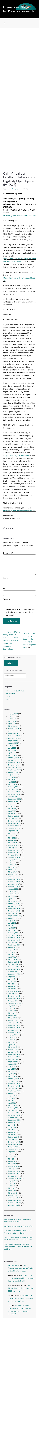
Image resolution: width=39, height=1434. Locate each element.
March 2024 (12, 784)
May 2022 (12, 838)
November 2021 (14, 853)
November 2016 (14, 998)
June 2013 (12, 1098)
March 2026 (12, 726)
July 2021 (11, 862)
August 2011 (12, 1152)
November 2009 (14, 1203)
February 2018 (13, 962)
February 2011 (13, 1166)
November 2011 (14, 1144)
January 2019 (13, 935)
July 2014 (11, 1067)
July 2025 (11, 745)
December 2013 (14, 1084)
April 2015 (12, 1045)
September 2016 (14, 1003)
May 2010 (12, 1188)
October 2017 (13, 972)
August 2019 (13, 918)
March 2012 (12, 1135)
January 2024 (13, 789)
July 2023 (11, 804)
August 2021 (13, 860)
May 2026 (12, 721)
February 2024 (13, 787)
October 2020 (13, 884)
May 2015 (11, 1042)
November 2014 (14, 1057)
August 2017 (13, 977)
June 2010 (12, 1186)
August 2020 (13, 889)
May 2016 (12, 1013)
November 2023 (14, 794)
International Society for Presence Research (18, 9)
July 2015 (11, 1037)
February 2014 (13, 1079)
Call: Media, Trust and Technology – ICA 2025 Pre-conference (21, 1288)
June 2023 (12, 806)
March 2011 (12, 1164)
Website (6, 599)
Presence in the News (15, 691)
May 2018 (11, 955)
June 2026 (12, 719)
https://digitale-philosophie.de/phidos (19, 215)
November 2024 (14, 765)
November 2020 (14, 882)
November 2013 (14, 1086)
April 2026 (12, 724)
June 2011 (12, 1157)
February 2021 (13, 874)
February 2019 (13, 933)
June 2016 (12, 1011)
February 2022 (13, 845)
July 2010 (11, 1183)
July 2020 (12, 891)
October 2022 (13, 826)
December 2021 (14, 850)
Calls (26, 189)
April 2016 (12, 1015)
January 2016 (13, 1023)
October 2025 (13, 738)
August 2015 (13, 1035)
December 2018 (14, 938)
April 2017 (12, 986)
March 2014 (12, 1076)
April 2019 (12, 928)
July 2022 (11, 833)
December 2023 (14, 792)
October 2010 (13, 1176)
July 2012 (11, 1125)
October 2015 (13, 1030)
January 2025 (13, 760)
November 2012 (14, 1115)
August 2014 (13, 1064)
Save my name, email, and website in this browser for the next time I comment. (20, 612)
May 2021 (11, 867)
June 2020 (12, 894)
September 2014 (14, 1062)
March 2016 (12, 1018)
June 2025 (12, 748)
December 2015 (14, 1025)
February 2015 (13, 1049)
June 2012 (12, 1127)
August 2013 (13, 1093)
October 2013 (13, 1088)
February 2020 (13, 904)
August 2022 (13, 831)
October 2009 (13, 1205)
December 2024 (14, 763)
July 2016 (11, 1008)
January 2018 (13, 964)
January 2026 (13, 731)
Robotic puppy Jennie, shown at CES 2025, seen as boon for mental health (21, 1278)
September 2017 (14, 974)
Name (6, 578)
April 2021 (12, 870)
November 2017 (14, 969)
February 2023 (13, 816)
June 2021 (12, 865)
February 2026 (13, 728)
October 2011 (13, 1147)
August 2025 (13, 743)
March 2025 (12, 755)
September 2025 (14, 741)
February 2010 (13, 1195)
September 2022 (14, 828)
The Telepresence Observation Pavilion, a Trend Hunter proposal (21, 1268)
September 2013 (14, 1091)
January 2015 (13, 1052)
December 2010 (14, 1171)
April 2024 (12, 782)
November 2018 (14, 940)
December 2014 (14, 1054)
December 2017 (14, 967)
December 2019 (14, 908)
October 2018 (13, 943)
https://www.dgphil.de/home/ (16, 455)
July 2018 (11, 950)
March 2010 (12, 1193)
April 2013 (12, 1103)
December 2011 (14, 1142)
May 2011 (11, 1159)
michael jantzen (14, 1265)
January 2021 (13, 877)
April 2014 (12, 1074)
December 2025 (14, 733)
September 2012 (14, 1120)
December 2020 (14, 879)
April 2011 (11, 1161)
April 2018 (12, 957)
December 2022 (14, 821)
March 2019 (12, 930)
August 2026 (13, 714)
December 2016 (14, 996)
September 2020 (14, 887)
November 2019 (14, 911)
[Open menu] (4, 23)
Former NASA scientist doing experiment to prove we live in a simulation (21, 1298)
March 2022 (12, 843)
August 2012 (13, 1122)
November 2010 (14, 1174)
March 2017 (12, 989)
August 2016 (13, 1006)
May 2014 (12, 1071)
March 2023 (12, 814)
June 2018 (12, 952)
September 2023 (14, 799)
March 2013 (12, 1105)
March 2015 (12, 1047)
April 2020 (12, 899)
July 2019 (11, 921)
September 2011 (14, 1149)
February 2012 (13, 1137)
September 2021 (14, 857)
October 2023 (13, 797)
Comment (8, 553)
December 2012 (14, 1113)
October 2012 (13, 1118)
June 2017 (12, 981)
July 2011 (11, 1154)
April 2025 (12, 753)
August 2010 (13, 1181)
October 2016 (13, 1001)
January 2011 (13, 1169)
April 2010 (12, 1191)
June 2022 (12, 836)
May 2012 (11, 1130)
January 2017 (13, 994)
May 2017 (11, 984)
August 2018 (13, 947)
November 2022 (14, 823)
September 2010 (14, 1178)
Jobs (8, 699)
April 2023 (12, 811)
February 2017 (13, 991)
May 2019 (12, 926)
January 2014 (13, 1081)
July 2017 (11, 979)
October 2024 (13, 767)
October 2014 (13, 1059)
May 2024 (12, 780)
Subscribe (10, 663)
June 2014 (12, 1069)
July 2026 (11, 716)
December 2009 (14, 1200)
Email (6, 588)
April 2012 (12, 1132)
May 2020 (12, 896)
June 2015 (12, 1040)
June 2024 (12, 777)
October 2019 (13, 913)
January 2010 (13, 1198)
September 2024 (14, 770)
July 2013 (11, 1096)
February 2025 (13, 758)
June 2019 (12, 923)
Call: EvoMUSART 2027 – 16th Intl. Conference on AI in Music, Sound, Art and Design (18, 1246)
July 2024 (11, 775)
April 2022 (12, 840)
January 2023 (13, 818)
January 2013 (13, 1110)
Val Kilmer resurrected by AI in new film (18, 1226)
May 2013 (11, 1101)
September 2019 (14, 916)
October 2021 (13, 855)
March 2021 (12, 872)
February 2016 (13, 1020)
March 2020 (12, 901)
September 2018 (14, 945)
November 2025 (14, 736)
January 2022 (13, 848)
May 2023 (12, 809)
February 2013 (13, 1108)
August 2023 (13, 801)
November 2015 (14, 1028)
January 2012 (13, 1140)
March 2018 (12, 960)
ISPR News (10, 694)
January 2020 (13, 906)
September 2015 (14, 1032)
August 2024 (13, 772)
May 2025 (12, 750)
